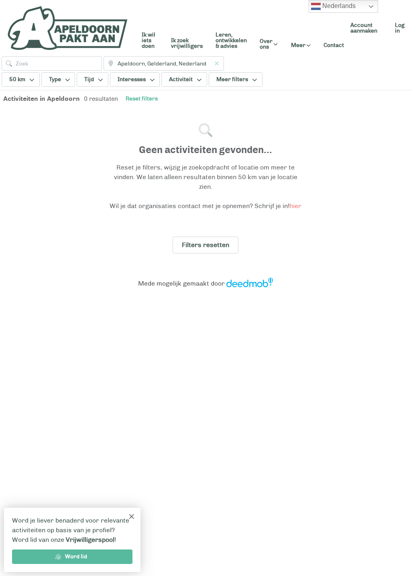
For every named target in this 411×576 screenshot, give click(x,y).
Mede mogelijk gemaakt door (181, 283)
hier (295, 206)
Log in (400, 28)
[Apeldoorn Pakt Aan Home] (67, 28)
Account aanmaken (363, 28)
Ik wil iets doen (148, 40)
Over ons (266, 44)
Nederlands (338, 5)
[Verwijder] (216, 63)
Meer (298, 45)
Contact (334, 45)
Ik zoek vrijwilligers (187, 43)
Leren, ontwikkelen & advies (231, 40)
